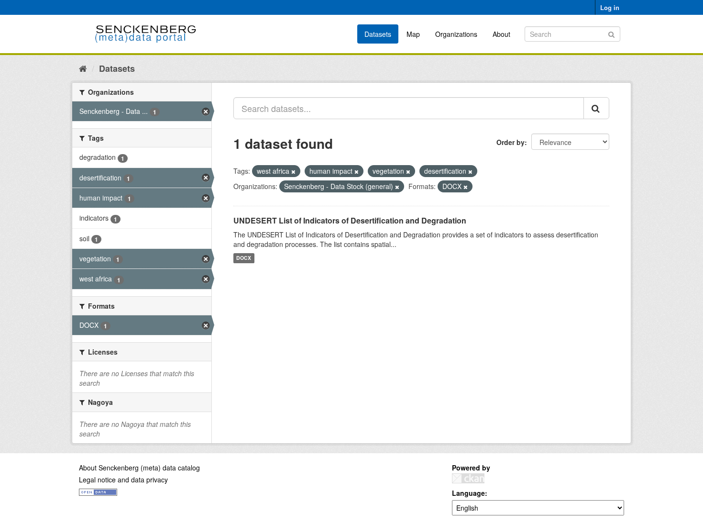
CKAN (468, 478)
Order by (510, 142)
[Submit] (611, 33)
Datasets (377, 34)
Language (468, 493)
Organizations (456, 34)
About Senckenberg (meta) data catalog (139, 467)
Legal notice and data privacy (123, 479)
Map (413, 34)
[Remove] (293, 171)
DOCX (243, 258)
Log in (609, 7)
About (501, 34)
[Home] (83, 68)
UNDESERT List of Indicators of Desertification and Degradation (349, 220)
